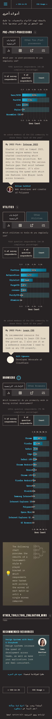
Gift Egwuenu (10, 360)
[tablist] (26, 42)
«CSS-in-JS (14, 690)
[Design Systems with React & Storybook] (42, 642)
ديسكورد (18, 708)
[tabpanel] (26, 86)
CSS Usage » (38, 690)
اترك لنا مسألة (16, 705)
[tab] (11, 42)
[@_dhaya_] (19, 378)
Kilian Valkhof (10, 189)
